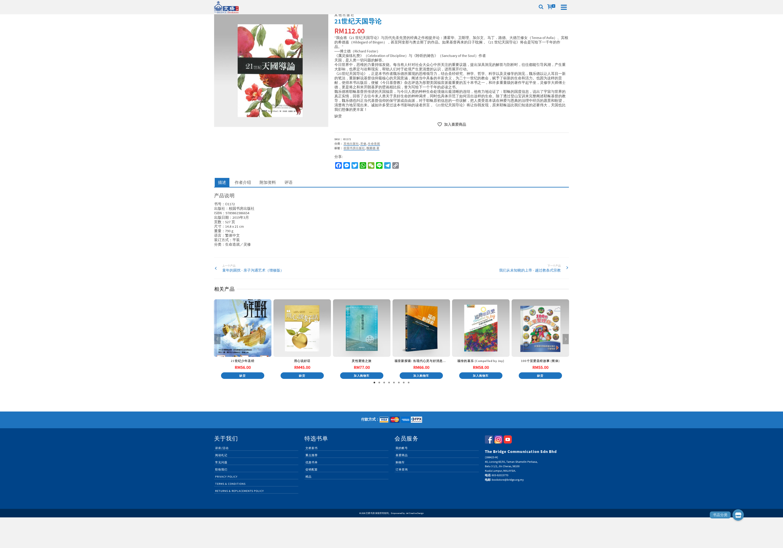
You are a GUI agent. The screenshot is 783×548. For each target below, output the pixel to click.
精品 (308, 476)
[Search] (541, 7)
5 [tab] (394, 382)
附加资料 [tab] (268, 182)
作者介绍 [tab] (243, 182)
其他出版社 (351, 143)
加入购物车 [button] (362, 375)
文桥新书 (311, 448)
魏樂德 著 (372, 148)
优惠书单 (311, 462)
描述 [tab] (222, 182)
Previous (217, 339)
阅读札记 (221, 455)
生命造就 (374, 143)
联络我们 (221, 469)
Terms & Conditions (230, 484)
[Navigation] (564, 7)
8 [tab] (409, 382)
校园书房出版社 (354, 148)
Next (566, 339)
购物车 (400, 462)
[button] (738, 515)
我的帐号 (402, 448)
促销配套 (311, 469)
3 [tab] (384, 382)
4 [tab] (389, 382)
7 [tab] (404, 382)
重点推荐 (311, 455)
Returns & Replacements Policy (239, 491)
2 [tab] (379, 382)
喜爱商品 (402, 455)
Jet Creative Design (415, 513)
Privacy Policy (226, 476)
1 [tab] (374, 382)
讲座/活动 (222, 448)
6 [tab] (399, 382)
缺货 (242, 375)
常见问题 (221, 462)
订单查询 (402, 469)
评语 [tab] (288, 182)
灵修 (363, 143)
